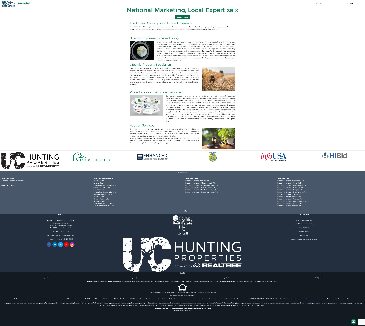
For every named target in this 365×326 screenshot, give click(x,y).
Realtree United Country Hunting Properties (304, 239)
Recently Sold (318, 279)
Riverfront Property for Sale (103, 206)
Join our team (304, 235)
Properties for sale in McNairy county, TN (200, 190)
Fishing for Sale (99, 201)
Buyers (137, 277)
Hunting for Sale (99, 181)
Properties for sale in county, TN (197, 181)
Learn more (182, 17)
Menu (350, 3)
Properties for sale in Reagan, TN (289, 190)
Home (46, 277)
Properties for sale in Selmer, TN (289, 204)
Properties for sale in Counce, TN (289, 199)
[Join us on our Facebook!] (49, 244)
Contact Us (47, 279)
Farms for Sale (98, 190)
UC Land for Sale (304, 231)
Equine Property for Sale (102, 194)
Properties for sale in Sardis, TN (289, 194)
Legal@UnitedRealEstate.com (315, 302)
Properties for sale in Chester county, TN (200, 183)
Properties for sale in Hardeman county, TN (201, 192)
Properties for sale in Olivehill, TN (289, 183)
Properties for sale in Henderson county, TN (201, 185)
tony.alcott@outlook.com (64, 235)
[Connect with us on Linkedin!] (54, 244)
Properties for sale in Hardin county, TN (200, 188)
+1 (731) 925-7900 (64, 228)
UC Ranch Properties (304, 228)
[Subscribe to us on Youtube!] (66, 244)
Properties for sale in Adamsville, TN (290, 181)
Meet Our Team (318, 277)
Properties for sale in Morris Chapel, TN (292, 185)
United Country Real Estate (304, 220)
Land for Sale (98, 183)
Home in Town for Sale (101, 199)
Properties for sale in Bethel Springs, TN (292, 201)
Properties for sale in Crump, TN (289, 206)
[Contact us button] (353, 322)
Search (320, 3)
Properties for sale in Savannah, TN (290, 188)
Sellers (227, 277)
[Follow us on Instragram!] (72, 244)
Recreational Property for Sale (104, 185)
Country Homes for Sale (102, 188)
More (186, 211)
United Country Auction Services (304, 224)
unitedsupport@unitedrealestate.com (261, 299)
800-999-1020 (212, 292)
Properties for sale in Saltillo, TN (289, 197)
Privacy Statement (137, 279)
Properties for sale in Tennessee (13, 181)
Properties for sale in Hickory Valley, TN (292, 192)
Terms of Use (227, 279)
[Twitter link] (60, 244)
